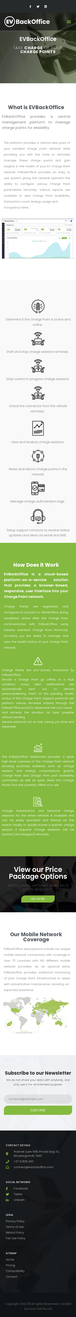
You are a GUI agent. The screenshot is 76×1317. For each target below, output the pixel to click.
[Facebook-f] (30, 7)
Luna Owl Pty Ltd (40, 1309)
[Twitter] (38, 7)
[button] (69, 21)
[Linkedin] (45, 7)
